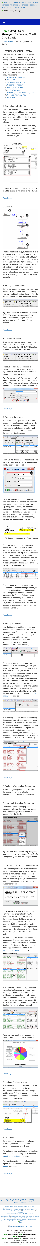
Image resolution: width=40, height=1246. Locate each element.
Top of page (7, 198)
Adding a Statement (15, 87)
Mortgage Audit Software (20, 1219)
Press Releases (13, 1221)
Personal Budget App (9, 1218)
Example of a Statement (16, 77)
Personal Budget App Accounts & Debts (12, 1209)
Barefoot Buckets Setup (12, 1213)
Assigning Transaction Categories (20, 92)
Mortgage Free (20, 1212)
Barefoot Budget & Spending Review (11, 1215)
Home (7, 1199)
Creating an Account (15, 85)
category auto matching (12, 950)
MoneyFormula (14, 1199)
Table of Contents (8, 41)
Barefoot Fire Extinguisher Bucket (29, 1215)
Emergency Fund (33, 1209)
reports (5, 1166)
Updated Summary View (16, 95)
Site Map (7, 1206)
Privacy (23, 1203)
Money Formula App (15, 1206)
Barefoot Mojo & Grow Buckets (26, 1213)
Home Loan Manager (31, 1219)
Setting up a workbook (16, 82)
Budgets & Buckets (9, 1211)
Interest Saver (25, 1216)
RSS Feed (20, 1222)
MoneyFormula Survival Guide (27, 1206)
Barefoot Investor (21, 1201)
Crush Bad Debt (31, 1211)
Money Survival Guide (27, 1199)
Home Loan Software (34, 1216)
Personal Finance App (8, 1201)
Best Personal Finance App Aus (19, 1208)
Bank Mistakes (4, 1221)
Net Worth (24, 1211)
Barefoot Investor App (33, 1208)
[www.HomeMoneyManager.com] (20, 5)
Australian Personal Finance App (28, 1218)
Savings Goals (17, 1211)
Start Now (17, 1203)
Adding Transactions (15, 90)
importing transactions (11, 1156)
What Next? (11, 97)
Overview (11, 79)
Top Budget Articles (6, 1208)
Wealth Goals (25, 1209)
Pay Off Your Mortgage (8, 1219)
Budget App (17, 1218)
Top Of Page (28, 1226)
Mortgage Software (32, 1201)
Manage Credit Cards (16, 1216)
